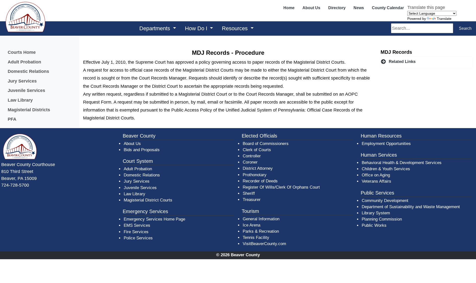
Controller (252, 156)
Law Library (20, 100)
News (359, 8)
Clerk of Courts (257, 149)
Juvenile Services (26, 90)
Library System (376, 212)
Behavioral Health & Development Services (402, 162)
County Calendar (388, 8)
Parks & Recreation (261, 231)
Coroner (250, 162)
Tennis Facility (256, 237)
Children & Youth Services (386, 169)
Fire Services (136, 231)
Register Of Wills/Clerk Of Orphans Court (281, 187)
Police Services (138, 238)
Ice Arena (251, 225)
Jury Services (22, 81)
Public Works (374, 225)
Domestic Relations (28, 71)
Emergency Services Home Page (154, 219)
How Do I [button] (197, 28)
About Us (311, 8)
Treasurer (252, 199)
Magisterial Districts (29, 109)
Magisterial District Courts (148, 200)
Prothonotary (255, 174)
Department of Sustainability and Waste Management (411, 206)
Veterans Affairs (376, 181)
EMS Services (137, 225)
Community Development (385, 200)
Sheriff (249, 193)
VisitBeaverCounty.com (264, 243)
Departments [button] (155, 28)
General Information (261, 219)
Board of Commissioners (266, 143)
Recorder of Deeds (260, 181)
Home (289, 8)
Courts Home (22, 52)
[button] (426, 61)
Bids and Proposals (142, 149)
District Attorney (258, 168)
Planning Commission (382, 219)
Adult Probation (24, 61)
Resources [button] (235, 28)
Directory (337, 8)
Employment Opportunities (386, 143)
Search (465, 28)
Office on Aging (376, 175)
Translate (444, 19)
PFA (12, 119)
